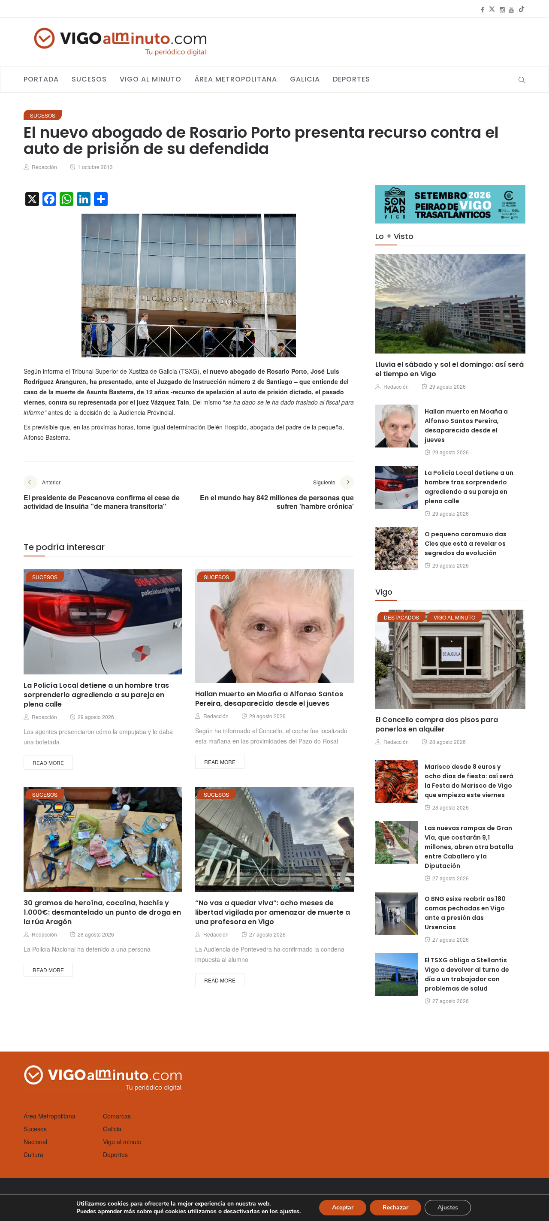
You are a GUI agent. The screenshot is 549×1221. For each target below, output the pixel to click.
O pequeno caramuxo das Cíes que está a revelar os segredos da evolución (466, 543)
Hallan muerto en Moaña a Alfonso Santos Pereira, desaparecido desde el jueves (269, 698)
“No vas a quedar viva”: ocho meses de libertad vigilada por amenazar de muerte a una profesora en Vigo (272, 912)
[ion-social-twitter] (492, 9)
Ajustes (447, 1207)
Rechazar (395, 1207)
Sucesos (89, 79)
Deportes (351, 79)
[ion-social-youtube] (511, 9)
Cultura (33, 1154)
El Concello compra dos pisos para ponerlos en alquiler (436, 724)
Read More (48, 762)
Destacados (401, 617)
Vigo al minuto (150, 79)
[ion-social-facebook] (482, 9)
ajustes (289, 1211)
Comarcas (117, 1116)
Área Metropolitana (235, 79)
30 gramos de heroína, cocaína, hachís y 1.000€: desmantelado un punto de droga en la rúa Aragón (102, 912)
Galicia (305, 79)
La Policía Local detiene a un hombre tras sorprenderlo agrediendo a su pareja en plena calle (96, 694)
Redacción (44, 166)
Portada (41, 79)
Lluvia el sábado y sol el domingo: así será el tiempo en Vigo (449, 369)
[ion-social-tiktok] (521, 9)
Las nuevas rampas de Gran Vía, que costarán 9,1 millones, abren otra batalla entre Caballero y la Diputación (469, 847)
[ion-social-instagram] (502, 9)
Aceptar (342, 1207)
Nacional (35, 1141)
